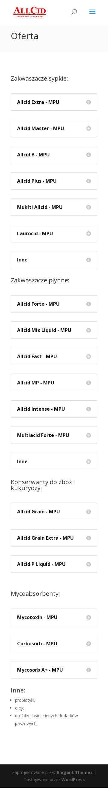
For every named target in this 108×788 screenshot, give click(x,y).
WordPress (73, 779)
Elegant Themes (75, 772)
